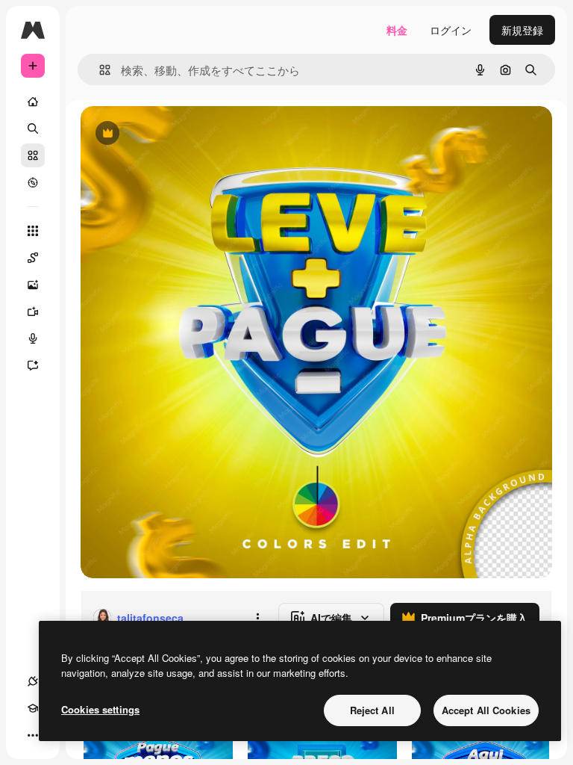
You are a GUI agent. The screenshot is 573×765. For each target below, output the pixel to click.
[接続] (33, 681)
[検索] (33, 128)
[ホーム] (33, 102)
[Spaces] (33, 258)
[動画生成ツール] (33, 311)
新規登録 (522, 29)
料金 (396, 29)
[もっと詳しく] (33, 182)
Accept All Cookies (486, 710)
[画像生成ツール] (33, 285)
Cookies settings (100, 709)
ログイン (451, 29)
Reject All (372, 710)
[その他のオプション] (257, 618)
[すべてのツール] (33, 231)
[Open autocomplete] (98, 69)
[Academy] (33, 708)
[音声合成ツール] (33, 338)
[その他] (33, 735)
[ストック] (33, 155)
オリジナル (183, 134)
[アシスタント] (33, 365)
